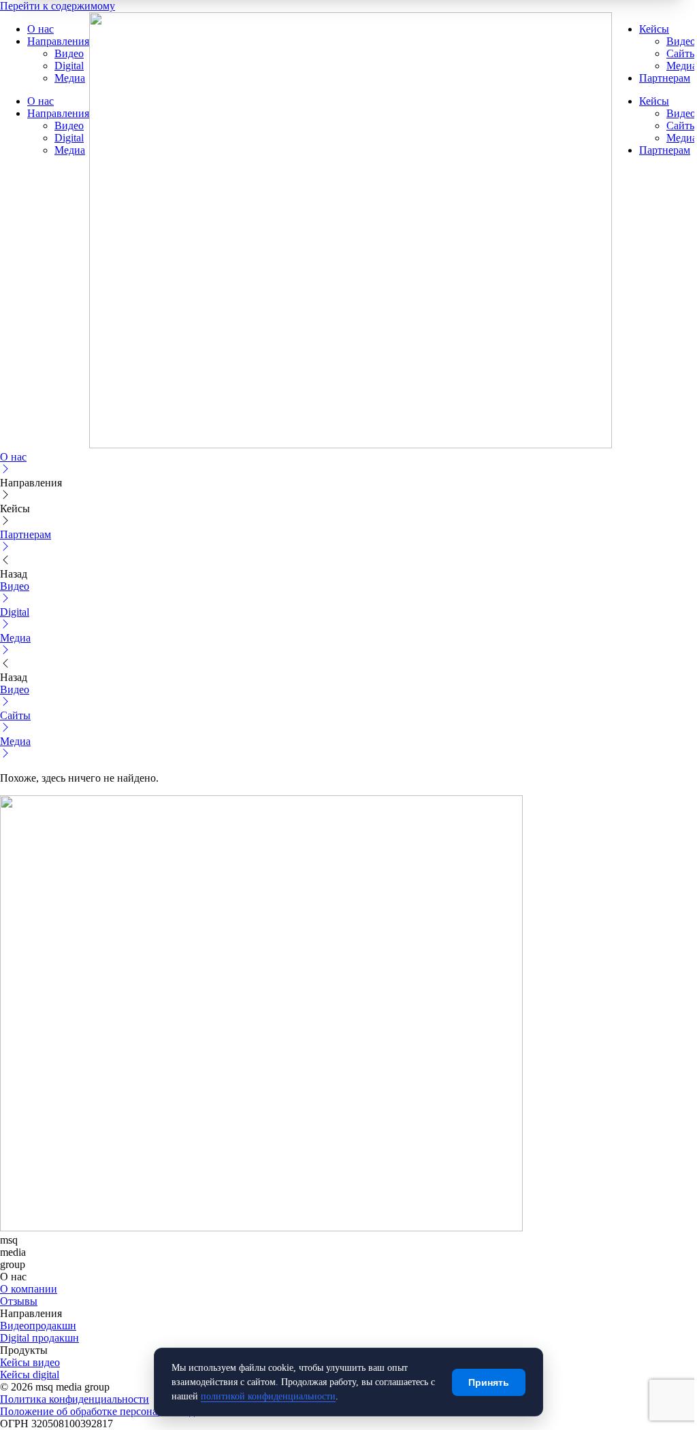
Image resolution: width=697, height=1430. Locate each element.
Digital (69, 65)
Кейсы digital (29, 1374)
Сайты (681, 53)
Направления (58, 41)
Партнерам (664, 78)
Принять (488, 1382)
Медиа (69, 78)
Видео (69, 53)
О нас (40, 29)
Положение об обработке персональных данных (112, 1411)
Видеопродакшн (38, 1325)
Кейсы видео (30, 1362)
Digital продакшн (39, 1338)
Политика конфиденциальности (74, 1399)
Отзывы (18, 1301)
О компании (28, 1289)
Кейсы (654, 29)
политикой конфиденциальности (268, 1396)
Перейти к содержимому (57, 6)
